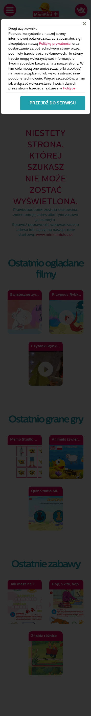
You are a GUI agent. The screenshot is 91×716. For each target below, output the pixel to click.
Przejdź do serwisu (53, 103)
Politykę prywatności (55, 43)
